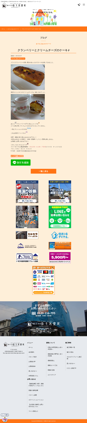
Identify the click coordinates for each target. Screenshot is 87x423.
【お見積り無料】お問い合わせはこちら (36, 405)
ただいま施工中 (71, 368)
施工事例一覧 (71, 347)
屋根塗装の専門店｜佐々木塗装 (55, 355)
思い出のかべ (33, 371)
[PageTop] (81, 421)
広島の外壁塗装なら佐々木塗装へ (55, 348)
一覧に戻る (43, 171)
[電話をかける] (79, 4)
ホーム (31, 347)
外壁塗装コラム (33, 376)
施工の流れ (70, 352)
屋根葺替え (51, 360)
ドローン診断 (33, 395)
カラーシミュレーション (36, 400)
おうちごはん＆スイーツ (18, 58)
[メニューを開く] (84, 4)
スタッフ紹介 (33, 357)
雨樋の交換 (51, 370)
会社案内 (31, 352)
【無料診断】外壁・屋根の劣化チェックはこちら (36, 384)
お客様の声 (32, 361)
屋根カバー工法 (52, 365)
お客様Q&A (32, 366)
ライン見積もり (33, 411)
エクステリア (52, 375)
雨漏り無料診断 (33, 390)
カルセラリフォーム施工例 (74, 357)
